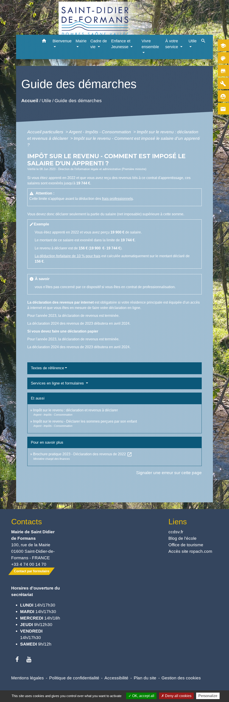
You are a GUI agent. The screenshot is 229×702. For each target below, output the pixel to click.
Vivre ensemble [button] (150, 44)
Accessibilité (116, 677)
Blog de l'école (182, 538)
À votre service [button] (172, 44)
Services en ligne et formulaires (58, 383)
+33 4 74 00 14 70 (28, 564)
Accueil (29, 100)
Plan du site (145, 677)
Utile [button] (193, 41)
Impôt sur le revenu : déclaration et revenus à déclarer (75, 410)
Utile (46, 100)
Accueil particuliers (45, 131)
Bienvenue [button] (62, 41)
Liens (177, 521)
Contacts (26, 521)
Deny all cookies (177, 696)
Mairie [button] (81, 41)
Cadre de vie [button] (98, 44)
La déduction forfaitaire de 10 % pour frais (67, 256)
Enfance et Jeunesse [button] (120, 44)
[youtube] (29, 659)
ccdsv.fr (175, 531)
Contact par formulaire (31, 571)
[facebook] (17, 659)
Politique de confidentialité (74, 677)
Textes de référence (47, 368)
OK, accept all (142, 696)
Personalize (207, 696)
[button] (44, 41)
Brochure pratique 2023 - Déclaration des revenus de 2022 (82, 454)
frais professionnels (117, 199)
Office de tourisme (185, 544)
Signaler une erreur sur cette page (169, 472)
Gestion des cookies (181, 677)
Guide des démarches (78, 100)
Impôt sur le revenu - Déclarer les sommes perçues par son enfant (85, 421)
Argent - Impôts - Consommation (100, 131)
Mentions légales (27, 677)
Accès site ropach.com (190, 551)
